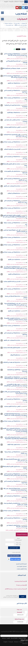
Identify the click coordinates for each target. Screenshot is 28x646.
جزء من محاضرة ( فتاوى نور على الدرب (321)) (17, 522)
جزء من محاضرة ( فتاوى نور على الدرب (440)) (17, 132)
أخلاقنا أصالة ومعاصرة (20, 581)
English (6, 1)
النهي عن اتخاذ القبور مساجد (12, 127)
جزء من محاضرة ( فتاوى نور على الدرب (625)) (17, 205)
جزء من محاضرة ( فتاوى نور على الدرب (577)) (17, 176)
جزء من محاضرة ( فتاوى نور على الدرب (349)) (17, 80)
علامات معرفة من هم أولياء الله (11, 68)
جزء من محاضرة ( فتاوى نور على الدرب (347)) (17, 73)
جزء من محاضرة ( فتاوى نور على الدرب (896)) (17, 315)
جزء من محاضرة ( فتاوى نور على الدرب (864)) (17, 308)
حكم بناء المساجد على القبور (12, 186)
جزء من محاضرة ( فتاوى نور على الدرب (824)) (17, 293)
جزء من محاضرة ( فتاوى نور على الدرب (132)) (17, 389)
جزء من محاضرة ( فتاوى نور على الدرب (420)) (17, 110)
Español (22, 1)
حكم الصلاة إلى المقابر (14, 193)
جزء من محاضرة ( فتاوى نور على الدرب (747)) (17, 249)
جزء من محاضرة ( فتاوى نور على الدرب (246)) (17, 478)
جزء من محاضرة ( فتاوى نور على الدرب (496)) (17, 168)
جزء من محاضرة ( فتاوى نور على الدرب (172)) (17, 403)
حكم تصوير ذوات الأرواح (13, 444)
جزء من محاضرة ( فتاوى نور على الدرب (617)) (17, 190)
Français (11, 1)
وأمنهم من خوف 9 (21, 585)
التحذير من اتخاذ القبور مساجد (11, 281)
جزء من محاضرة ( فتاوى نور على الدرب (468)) (17, 146)
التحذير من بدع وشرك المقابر (12, 149)
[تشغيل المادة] (2, 54)
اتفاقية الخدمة (14, 638)
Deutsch (16, 1)
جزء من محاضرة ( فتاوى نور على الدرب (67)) (17, 367)
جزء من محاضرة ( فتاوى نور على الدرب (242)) (17, 464)
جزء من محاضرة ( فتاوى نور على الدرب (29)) (17, 345)
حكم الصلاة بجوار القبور (13, 112)
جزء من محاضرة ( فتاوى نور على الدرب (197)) (17, 411)
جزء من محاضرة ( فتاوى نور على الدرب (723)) (17, 227)
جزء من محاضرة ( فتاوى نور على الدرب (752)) (17, 257)
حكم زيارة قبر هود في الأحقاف (11, 362)
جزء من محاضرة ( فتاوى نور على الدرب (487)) (17, 161)
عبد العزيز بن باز (19, 56)
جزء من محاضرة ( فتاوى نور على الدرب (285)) (17, 515)
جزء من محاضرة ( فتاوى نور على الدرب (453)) (17, 139)
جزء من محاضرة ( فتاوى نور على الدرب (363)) (17, 95)
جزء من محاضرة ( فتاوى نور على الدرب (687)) (17, 220)
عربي (26, 1)
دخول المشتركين (14, 547)
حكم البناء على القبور (14, 259)
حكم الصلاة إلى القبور (14, 274)
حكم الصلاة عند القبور (14, 83)
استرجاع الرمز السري (21, 564)
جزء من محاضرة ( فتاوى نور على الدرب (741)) (17, 242)
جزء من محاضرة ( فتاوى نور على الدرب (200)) (17, 418)
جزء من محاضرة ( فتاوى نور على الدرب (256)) (17, 486)
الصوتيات (22, 19)
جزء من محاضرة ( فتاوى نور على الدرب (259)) (17, 493)
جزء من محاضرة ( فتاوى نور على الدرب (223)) (17, 442)
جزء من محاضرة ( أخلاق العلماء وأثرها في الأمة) (16, 530)
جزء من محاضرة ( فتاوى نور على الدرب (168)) (17, 396)
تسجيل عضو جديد (22, 566)
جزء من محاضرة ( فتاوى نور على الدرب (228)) (17, 449)
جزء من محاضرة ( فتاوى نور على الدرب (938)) (17, 330)
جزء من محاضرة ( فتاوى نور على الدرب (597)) (17, 183)
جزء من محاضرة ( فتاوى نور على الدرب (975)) (17, 337)
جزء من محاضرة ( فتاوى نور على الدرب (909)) (17, 323)
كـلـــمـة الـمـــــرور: (18, 543)
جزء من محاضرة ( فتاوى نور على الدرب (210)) (17, 434)
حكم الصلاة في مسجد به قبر (12, 288)
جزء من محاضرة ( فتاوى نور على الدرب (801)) (17, 286)
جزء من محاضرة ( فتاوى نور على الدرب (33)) (17, 352)
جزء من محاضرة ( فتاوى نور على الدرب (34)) (17, 359)
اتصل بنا (8, 638)
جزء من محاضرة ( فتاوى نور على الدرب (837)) (17, 301)
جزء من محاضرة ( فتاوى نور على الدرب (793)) (17, 271)
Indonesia (24, 4)
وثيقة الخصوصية (22, 638)
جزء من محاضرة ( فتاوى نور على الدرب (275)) (17, 508)
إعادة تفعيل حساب (22, 569)
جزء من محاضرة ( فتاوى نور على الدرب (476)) (17, 154)
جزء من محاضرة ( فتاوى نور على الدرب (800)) (17, 279)
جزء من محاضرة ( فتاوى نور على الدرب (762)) (17, 264)
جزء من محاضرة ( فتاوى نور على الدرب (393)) (17, 102)
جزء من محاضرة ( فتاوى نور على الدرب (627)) (17, 212)
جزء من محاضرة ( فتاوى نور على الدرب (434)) (17, 124)
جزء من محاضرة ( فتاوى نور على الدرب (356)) (17, 88)
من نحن (4, 638)
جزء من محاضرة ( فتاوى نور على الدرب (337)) (17, 58)
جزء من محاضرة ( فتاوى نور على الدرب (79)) (17, 374)
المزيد (22, 596)
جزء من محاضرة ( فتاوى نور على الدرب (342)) (17, 65)
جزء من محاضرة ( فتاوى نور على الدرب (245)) (17, 471)
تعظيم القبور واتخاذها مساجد (11, 347)
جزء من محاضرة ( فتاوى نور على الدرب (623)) (17, 198)
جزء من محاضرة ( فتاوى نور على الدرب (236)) (17, 456)
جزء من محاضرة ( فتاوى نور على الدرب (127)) (17, 381)
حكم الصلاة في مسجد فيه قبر (11, 142)
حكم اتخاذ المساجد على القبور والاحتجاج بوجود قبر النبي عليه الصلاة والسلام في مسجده (15, 430)
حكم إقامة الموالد (15, 355)
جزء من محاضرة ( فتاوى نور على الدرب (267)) (17, 500)
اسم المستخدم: (18, 539)
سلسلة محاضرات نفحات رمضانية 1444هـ (15, 589)
